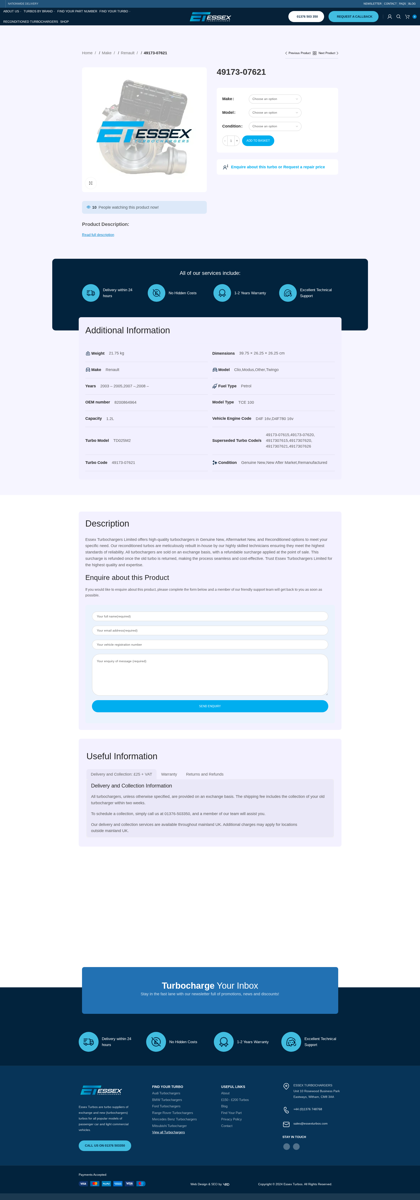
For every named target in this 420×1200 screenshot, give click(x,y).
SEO (214, 1184)
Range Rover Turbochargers (172, 1113)
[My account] (389, 16)
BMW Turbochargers (167, 1100)
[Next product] (328, 53)
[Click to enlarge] (90, 183)
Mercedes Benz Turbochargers (174, 1119)
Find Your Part (231, 1113)
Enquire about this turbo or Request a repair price (278, 167)
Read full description (98, 235)
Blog (224, 1106)
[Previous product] (299, 53)
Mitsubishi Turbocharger (169, 1126)
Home (88, 53)
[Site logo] (210, 16)
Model (228, 112)
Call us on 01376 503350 (105, 1145)
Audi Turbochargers (166, 1093)
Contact (226, 1126)
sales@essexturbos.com (310, 1123)
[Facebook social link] (286, 1146)
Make (107, 53)
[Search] (398, 16)
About (225, 1093)
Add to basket (258, 140)
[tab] (121, 774)
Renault (128, 53)
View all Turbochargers (168, 1132)
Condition (231, 126)
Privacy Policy (231, 1119)
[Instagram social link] (296, 1146)
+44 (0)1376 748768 (307, 1109)
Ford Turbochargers (166, 1106)
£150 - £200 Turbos (235, 1100)
